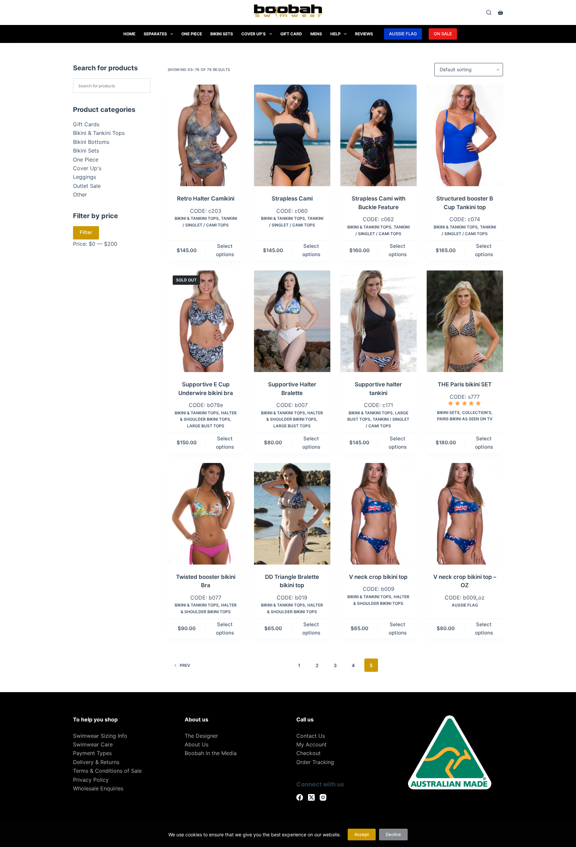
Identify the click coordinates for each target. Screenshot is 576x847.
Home (129, 33)
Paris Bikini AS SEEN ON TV (465, 418)
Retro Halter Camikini (205, 198)
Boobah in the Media (211, 753)
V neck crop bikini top (378, 577)
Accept (361, 834)
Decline (393, 834)
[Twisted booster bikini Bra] (206, 514)
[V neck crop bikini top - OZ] (465, 514)
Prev (185, 665)
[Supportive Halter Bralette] (292, 321)
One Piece (191, 33)
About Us (196, 744)
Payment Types (92, 753)
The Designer (201, 735)
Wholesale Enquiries (98, 788)
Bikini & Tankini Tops (197, 218)
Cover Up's (87, 168)
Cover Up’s (253, 33)
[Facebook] (299, 797)
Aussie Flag (465, 605)
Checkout (308, 753)
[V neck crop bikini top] (378, 514)
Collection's (476, 412)
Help (335, 33)
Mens (316, 33)
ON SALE (443, 33)
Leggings (84, 177)
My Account (311, 744)
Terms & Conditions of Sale (107, 770)
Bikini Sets (221, 33)
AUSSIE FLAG (403, 33)
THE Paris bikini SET (465, 384)
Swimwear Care (93, 744)
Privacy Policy (91, 779)
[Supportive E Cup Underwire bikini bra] (206, 321)
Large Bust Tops (205, 425)
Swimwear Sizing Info (100, 735)
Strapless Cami (292, 198)
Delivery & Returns (96, 762)
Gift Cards (86, 124)
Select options (225, 250)
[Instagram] (323, 797)
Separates (155, 33)
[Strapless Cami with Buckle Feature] (378, 135)
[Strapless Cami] (292, 135)
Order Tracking (315, 762)
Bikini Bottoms (91, 142)
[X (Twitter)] (311, 797)
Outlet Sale (87, 186)
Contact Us (310, 735)
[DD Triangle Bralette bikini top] (292, 514)
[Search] (488, 12)
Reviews (364, 33)
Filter (86, 232)
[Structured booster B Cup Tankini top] (465, 135)
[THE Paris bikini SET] (465, 321)
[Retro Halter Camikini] (206, 135)
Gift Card (291, 33)
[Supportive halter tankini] (378, 321)
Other (80, 194)
